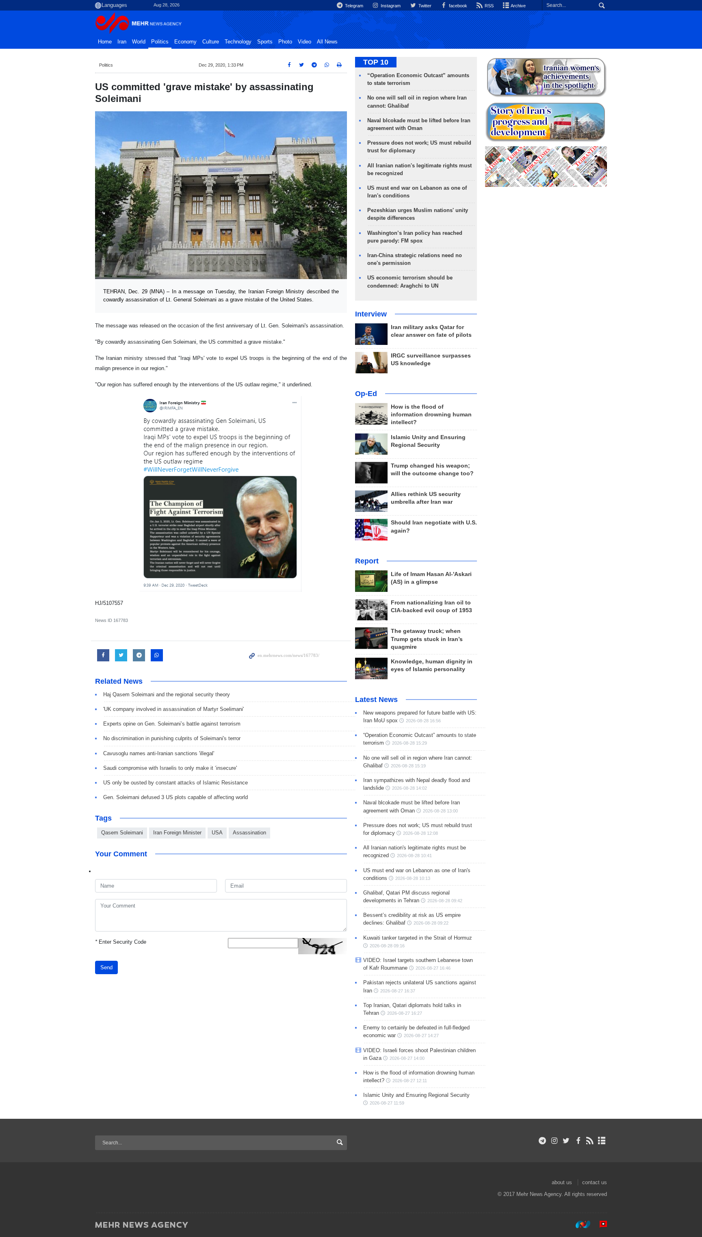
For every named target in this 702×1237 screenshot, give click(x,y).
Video (304, 42)
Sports (265, 42)
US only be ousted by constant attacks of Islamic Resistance (175, 783)
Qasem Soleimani (122, 833)
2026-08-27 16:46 (433, 968)
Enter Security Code (120, 942)
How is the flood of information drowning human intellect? (431, 414)
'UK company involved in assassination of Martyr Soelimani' (173, 709)
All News (327, 42)
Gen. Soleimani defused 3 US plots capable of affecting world (175, 797)
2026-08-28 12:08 (420, 833)
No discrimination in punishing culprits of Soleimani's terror (171, 738)
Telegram (353, 5)
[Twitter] (566, 1141)
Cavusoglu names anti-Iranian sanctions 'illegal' (158, 753)
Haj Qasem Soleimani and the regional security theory (166, 694)
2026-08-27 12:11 (409, 1080)
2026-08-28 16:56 (423, 720)
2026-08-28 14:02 (409, 788)
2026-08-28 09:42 (444, 900)
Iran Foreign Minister (177, 833)
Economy (185, 42)
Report (367, 561)
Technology (238, 42)
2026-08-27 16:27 (404, 1013)
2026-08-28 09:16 (387, 945)
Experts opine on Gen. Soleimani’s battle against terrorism (171, 724)
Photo (285, 42)
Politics (160, 42)
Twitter (424, 5)
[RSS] (590, 1141)
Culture (210, 42)
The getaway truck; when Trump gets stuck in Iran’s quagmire (427, 639)
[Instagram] (554, 1141)
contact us (594, 1182)
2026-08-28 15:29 (409, 743)
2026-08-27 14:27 (421, 1035)
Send (106, 967)
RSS (488, 5)
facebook (457, 5)
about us (562, 1182)
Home (105, 42)
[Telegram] (542, 1141)
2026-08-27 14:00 (407, 1058)
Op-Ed (366, 394)
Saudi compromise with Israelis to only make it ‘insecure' (170, 768)
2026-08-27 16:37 (397, 990)
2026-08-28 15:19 (408, 765)
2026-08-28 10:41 (414, 855)
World (138, 42)
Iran (121, 42)
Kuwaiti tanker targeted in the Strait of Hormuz (417, 938)
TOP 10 (375, 62)
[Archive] (602, 1141)
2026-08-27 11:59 (387, 1103)
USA (217, 833)
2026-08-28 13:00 (440, 810)
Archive (518, 5)
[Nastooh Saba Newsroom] (579, 1224)
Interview (371, 314)
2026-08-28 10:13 (412, 878)
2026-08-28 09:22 (431, 923)
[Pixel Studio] (599, 1224)
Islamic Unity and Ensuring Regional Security (416, 1095)
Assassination (249, 833)
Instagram (390, 5)
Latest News (376, 699)
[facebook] (578, 1141)
